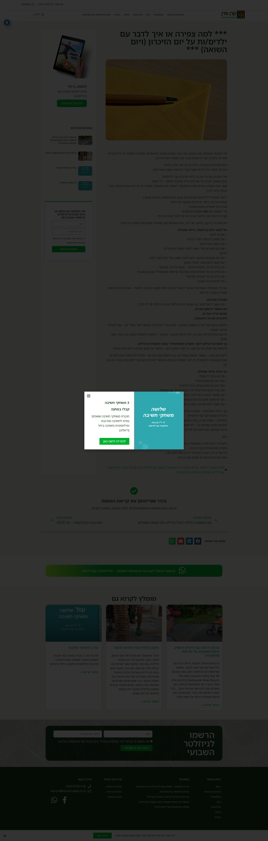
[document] (134, 420)
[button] (88, 396)
